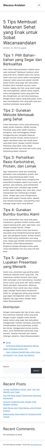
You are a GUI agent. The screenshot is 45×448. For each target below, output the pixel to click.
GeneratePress (36, 445)
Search (6, 367)
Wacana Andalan (14, 5)
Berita (8, 343)
